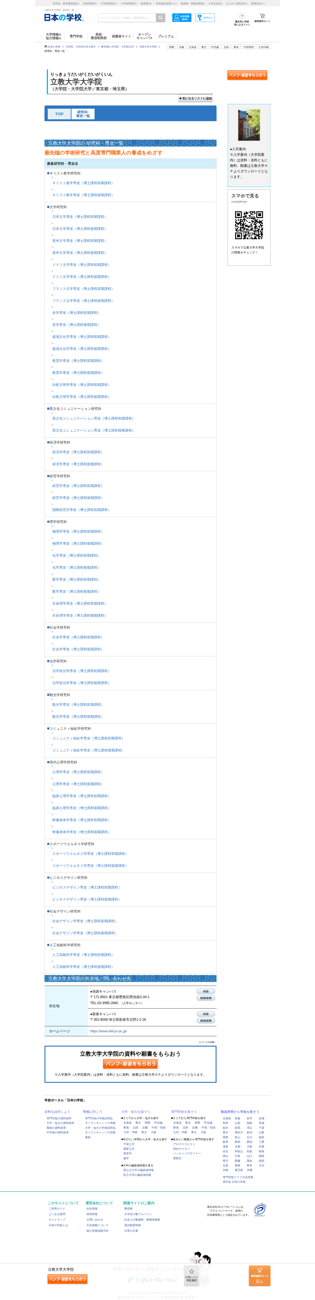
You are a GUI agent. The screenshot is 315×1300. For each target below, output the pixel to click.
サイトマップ (57, 1219)
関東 (147, 1122)
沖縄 (249, 1170)
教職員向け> (258, 3)
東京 (144, 1132)
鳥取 (249, 1151)
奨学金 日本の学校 (234, 1181)
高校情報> (90, 3)
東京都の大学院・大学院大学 (117, 46)
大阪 (153, 1132)
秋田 (225, 1123)
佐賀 (225, 1165)
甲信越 (158, 1122)
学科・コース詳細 (83, 114)
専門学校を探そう (184, 1112)
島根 (261, 1151)
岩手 (249, 1118)
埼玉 (249, 1127)
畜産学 (127, 1153)
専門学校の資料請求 (59, 1118)
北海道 (192, 47)
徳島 (261, 1156)
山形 (237, 1123)
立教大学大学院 (148, 46)
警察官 (177, 1158)
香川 (225, 1160)
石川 (249, 1137)
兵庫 (261, 1146)
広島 (237, 1156)
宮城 (261, 1118)
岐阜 (225, 1142)
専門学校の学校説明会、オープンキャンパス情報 (100, 1121)
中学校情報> (109, 3)
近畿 (145, 1127)
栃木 (225, 1127)
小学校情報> (129, 3)
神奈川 (239, 1132)
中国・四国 (159, 1127)
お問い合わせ (94, 1219)
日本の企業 (131, 1230)
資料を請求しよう (57, 1112)
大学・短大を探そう (135, 1112)
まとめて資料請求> (237, 3)
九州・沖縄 (130, 1132)
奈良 (225, 1151)
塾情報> (146, 3)
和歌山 (239, 1151)
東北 (138, 1122)
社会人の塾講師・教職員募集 (142, 1219)
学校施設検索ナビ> (166, 3)
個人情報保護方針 (97, 1230)
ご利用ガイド (57, 1208)
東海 (126, 1127)
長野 (225, 1137)
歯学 (126, 1158)
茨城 (261, 1123)
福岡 (261, 1160)
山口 (249, 1156)
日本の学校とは (58, 1225)
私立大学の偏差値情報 (137, 1175)
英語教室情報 (132, 1225)
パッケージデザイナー (187, 1153)
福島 (249, 1123)
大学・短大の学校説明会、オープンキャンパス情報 (101, 1130)
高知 (249, 1160)
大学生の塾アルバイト (138, 1214)
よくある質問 (57, 1214)
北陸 (135, 1127)
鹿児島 (239, 1170)
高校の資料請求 (56, 1127)
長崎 (237, 1165)
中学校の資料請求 (58, 1132)
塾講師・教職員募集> (193, 3)
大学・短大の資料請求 (60, 1123)
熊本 (249, 1165)
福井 (261, 1137)
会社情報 (92, 1208)
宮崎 (225, 1170)
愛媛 (237, 1160)
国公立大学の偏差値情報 (138, 1170)
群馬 (237, 1127)
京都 (237, 1146)
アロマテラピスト (184, 1144)
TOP (59, 114)
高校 (88, 1137)
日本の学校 (54, 46)
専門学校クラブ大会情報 (238, 1177)
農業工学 (128, 1148)
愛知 (249, 1142)
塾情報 (128, 1208)
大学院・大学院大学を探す (80, 46)
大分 (261, 1165)
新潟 (249, 1132)
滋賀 (225, 1146)
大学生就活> (215, 3)
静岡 (237, 1142)
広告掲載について (97, 1225)
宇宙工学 (128, 1144)
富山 (237, 1137)
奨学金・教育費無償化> (66, 3)
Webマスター (181, 1148)
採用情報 (92, 1214)
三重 (261, 1142)
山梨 (261, 1132)
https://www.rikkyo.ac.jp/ (108, 1031)
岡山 (225, 1156)
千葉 (261, 1127)
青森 (237, 1118)
